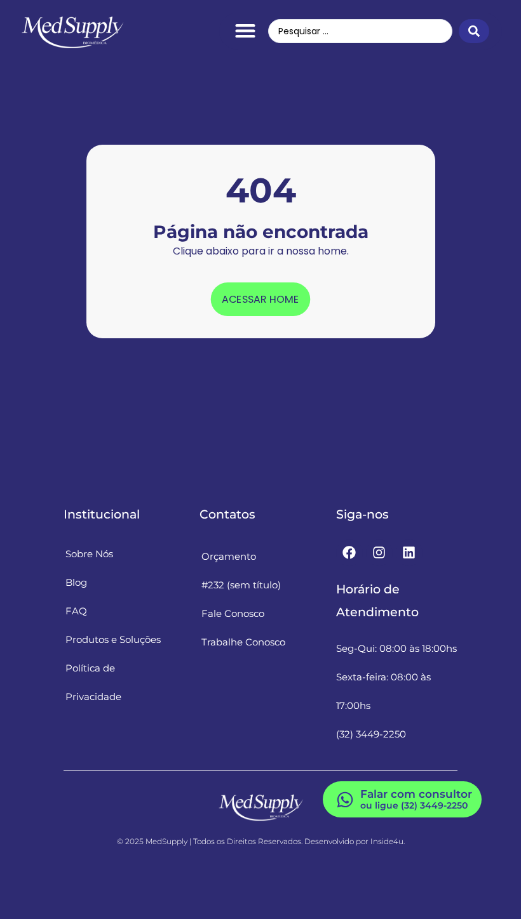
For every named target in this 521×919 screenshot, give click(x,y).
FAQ (76, 611)
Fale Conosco (232, 613)
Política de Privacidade (93, 682)
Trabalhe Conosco (243, 642)
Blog (76, 582)
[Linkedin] (409, 552)
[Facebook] (349, 552)
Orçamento (228, 556)
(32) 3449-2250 (371, 734)
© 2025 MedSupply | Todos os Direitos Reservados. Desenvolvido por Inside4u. (261, 841)
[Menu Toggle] (245, 30)
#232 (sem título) (241, 585)
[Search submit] (474, 31)
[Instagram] (379, 552)
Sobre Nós (89, 554)
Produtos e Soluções (113, 639)
